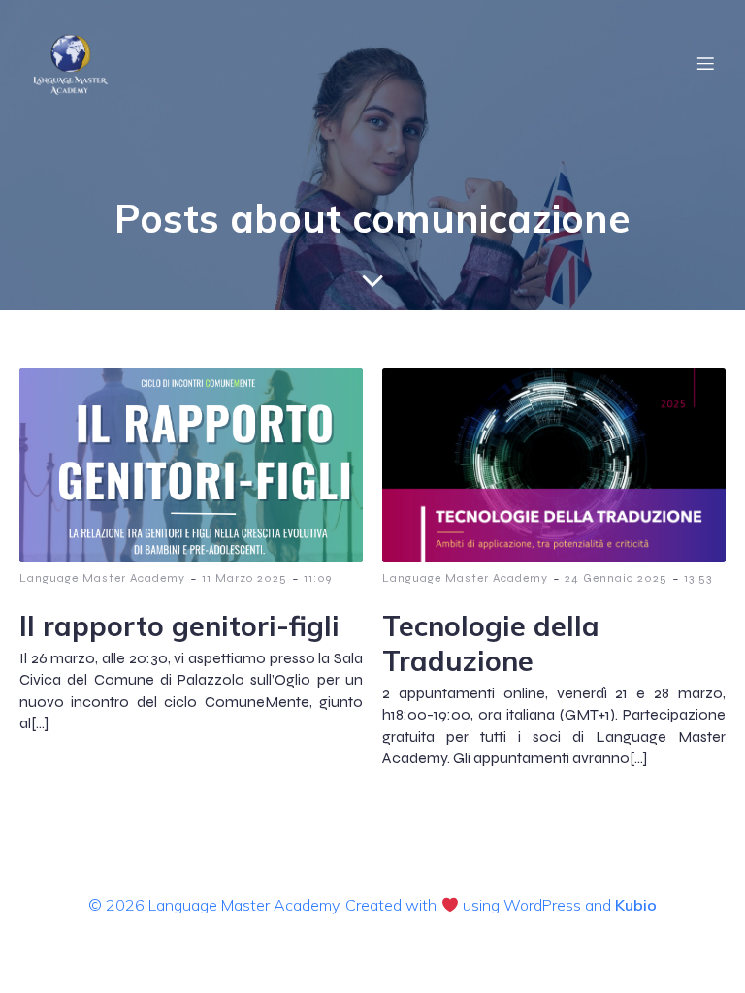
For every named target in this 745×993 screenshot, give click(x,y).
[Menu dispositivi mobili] (705, 63)
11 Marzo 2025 (244, 578)
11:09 (318, 578)
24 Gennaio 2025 (616, 578)
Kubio (636, 904)
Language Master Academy (102, 578)
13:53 (698, 578)
